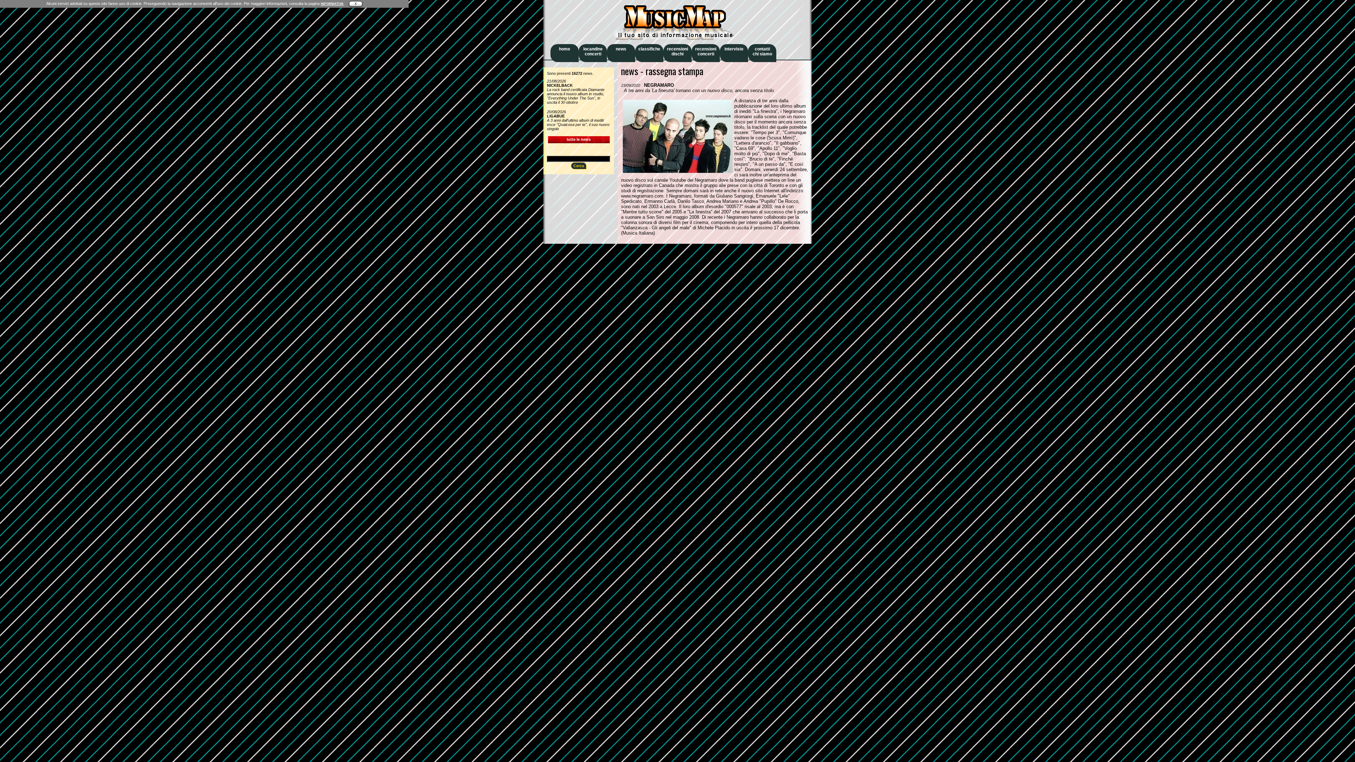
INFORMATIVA (332, 4)
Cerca (578, 166)
